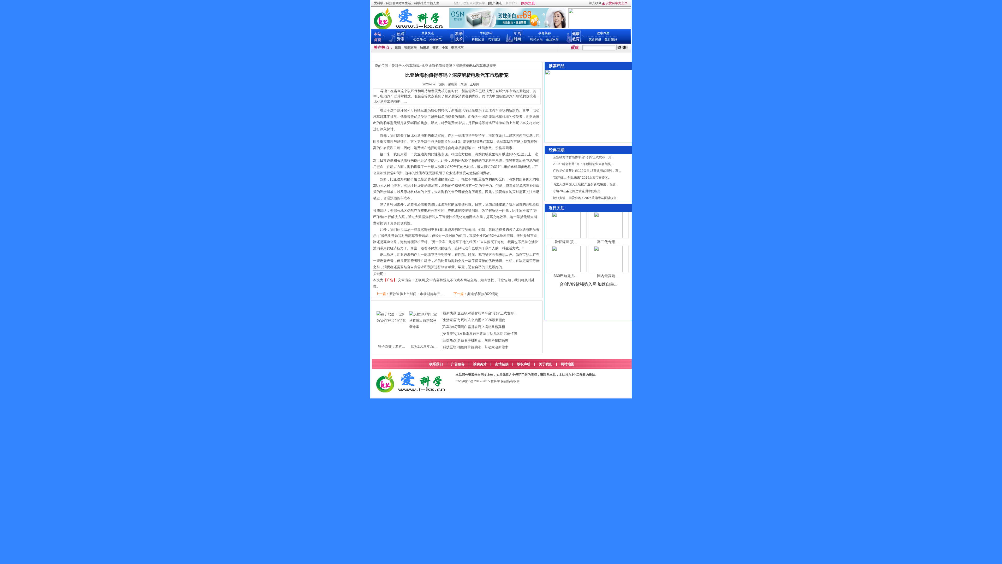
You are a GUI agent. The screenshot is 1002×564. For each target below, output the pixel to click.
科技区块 (478, 39)
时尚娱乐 (536, 39)
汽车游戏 (494, 39)
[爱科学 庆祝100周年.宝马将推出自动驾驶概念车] (424, 327)
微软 (435, 47)
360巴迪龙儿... (566, 276)
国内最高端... (607, 276)
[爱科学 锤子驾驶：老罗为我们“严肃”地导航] (392, 320)
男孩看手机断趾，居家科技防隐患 (482, 340)
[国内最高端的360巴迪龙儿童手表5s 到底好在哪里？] (608, 271)
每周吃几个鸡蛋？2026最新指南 (481, 320)
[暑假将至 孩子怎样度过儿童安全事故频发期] (566, 237)
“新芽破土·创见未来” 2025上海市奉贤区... (581, 177)
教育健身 (611, 39)
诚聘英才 (480, 364)
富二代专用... (607, 242)
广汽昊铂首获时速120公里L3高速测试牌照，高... (587, 171)
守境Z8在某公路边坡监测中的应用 (576, 191)
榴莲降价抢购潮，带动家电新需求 (482, 347)
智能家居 (410, 47)
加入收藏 (595, 3)
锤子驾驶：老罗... (391, 346)
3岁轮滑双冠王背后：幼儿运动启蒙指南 (487, 334)
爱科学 (397, 66)
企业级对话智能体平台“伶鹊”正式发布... (487, 313)
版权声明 (523, 364)
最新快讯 (427, 33)
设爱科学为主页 (617, 3)
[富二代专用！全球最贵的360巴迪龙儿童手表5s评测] (608, 237)
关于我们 (545, 364)
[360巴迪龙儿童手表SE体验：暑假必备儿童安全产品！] (566, 271)
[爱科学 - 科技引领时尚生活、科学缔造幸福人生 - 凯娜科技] (408, 28)
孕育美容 (544, 33)
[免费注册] (528, 3)
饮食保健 (595, 39)
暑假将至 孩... (565, 242)
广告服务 (458, 364)
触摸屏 (424, 47)
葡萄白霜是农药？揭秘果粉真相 (481, 327)
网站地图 (567, 364)
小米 (445, 47)
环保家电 (435, 39)
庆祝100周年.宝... (424, 346)
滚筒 (398, 47)
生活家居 (552, 39)
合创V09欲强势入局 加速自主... (588, 284)
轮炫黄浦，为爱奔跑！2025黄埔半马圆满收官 (585, 198)
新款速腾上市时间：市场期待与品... (416, 294)
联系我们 (436, 364)
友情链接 (502, 364)
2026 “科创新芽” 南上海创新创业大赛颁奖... (583, 164)
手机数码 (486, 33)
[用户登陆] (495, 3)
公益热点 (419, 39)
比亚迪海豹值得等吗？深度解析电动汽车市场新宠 (459, 66)
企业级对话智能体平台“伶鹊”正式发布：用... (583, 157)
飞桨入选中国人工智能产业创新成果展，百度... (585, 184)
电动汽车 (457, 47)
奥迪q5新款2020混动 (482, 294)
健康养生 (603, 33)
